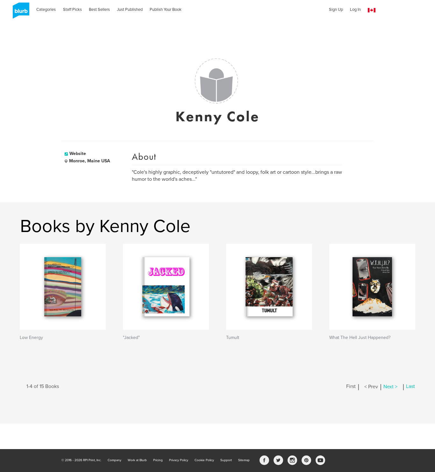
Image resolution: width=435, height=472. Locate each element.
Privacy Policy (178, 460)
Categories (46, 9)
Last (410, 387)
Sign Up (336, 9)
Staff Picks (72, 9)
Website (77, 153)
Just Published (130, 9)
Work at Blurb (137, 460)
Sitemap (244, 460)
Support (226, 460)
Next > (390, 387)
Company (114, 460)
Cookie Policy (204, 460)
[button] (371, 10)
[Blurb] (19, 13)
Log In (355, 9)
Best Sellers (99, 9)
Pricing (158, 460)
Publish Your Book (166, 9)
